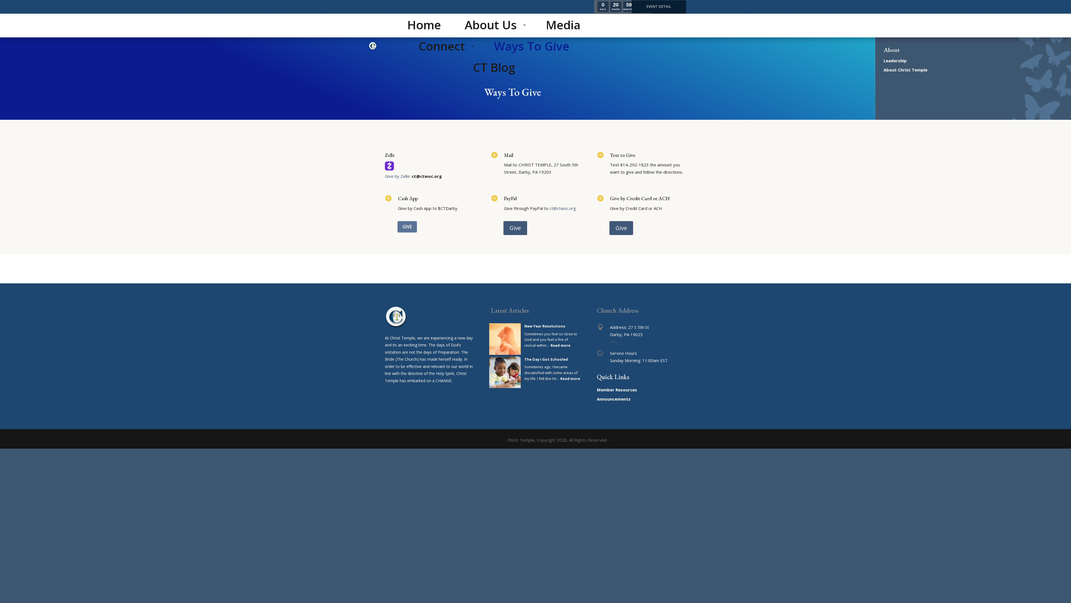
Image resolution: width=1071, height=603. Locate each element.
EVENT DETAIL (659, 6)
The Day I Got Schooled (546, 359)
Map (614, 341)
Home (424, 25)
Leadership (895, 60)
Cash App (408, 198)
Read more (560, 345)
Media (563, 25)
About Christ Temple (905, 70)
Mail (508, 155)
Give (407, 227)
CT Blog (494, 67)
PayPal (510, 198)
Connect (441, 46)
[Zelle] (389, 169)
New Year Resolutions (544, 326)
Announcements (614, 399)
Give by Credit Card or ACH (640, 198)
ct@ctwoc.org (562, 208)
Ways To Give (531, 46)
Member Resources (617, 390)
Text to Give (622, 155)
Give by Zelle (397, 176)
